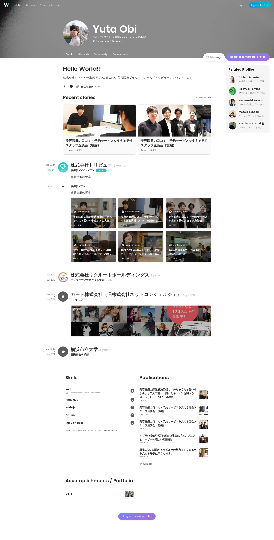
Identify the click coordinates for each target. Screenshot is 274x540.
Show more (203, 97)
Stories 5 (83, 54)
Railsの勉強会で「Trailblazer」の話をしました (187, 252)
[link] (93, 213)
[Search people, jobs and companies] (241, 5)
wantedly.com (132, 211)
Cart (76, 309)
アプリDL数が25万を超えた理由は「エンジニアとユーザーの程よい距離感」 (92, 252)
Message (216, 57)
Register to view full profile (247, 57)
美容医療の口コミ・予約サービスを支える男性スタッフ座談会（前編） (187, 219)
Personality (100, 54)
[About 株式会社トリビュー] (63, 167)
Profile (69, 54)
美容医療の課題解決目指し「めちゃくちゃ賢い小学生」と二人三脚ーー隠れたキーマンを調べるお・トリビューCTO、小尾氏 (92, 219)
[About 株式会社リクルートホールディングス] (63, 277)
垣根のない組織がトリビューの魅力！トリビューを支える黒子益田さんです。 (140, 252)
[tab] (69, 54)
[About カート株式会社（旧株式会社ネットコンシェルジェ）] (63, 296)
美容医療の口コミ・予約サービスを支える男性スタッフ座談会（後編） (140, 219)
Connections (120, 54)
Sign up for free (260, 5)
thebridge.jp (83, 211)
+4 (88, 86)
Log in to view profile (137, 516)
